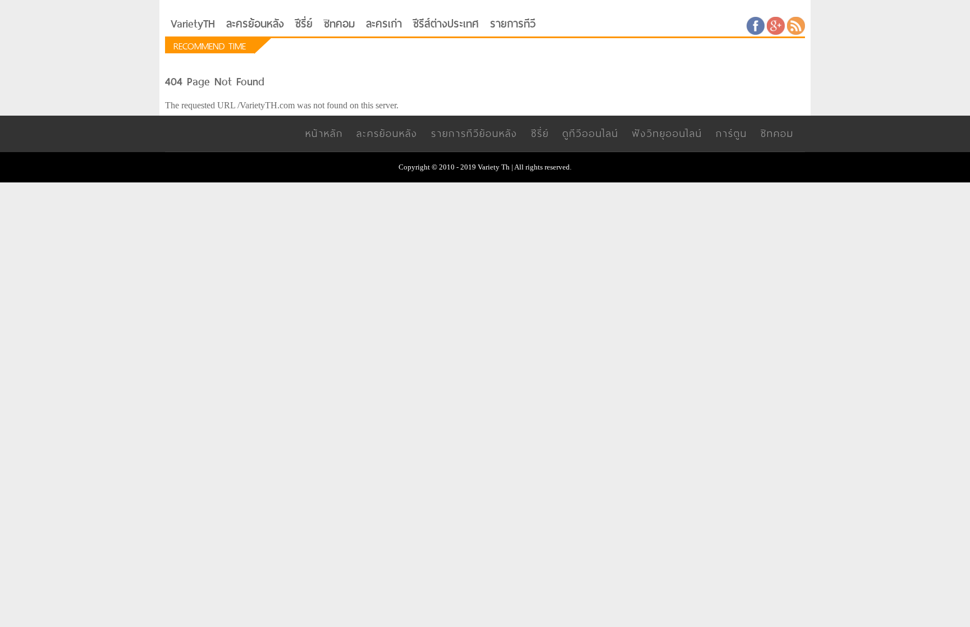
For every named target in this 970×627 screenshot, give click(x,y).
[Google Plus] (776, 25)
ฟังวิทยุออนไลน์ (667, 133)
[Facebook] (756, 25)
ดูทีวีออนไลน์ (590, 133)
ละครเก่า (384, 24)
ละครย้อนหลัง (255, 24)
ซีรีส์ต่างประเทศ (446, 24)
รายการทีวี (513, 24)
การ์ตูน (731, 133)
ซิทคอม (339, 24)
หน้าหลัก (324, 133)
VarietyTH (193, 24)
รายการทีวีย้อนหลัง (474, 133)
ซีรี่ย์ (304, 24)
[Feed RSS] (796, 25)
